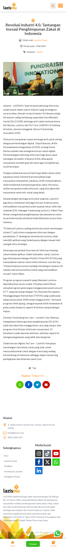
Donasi (33, 543)
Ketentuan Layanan (13, 471)
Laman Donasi (10, 461)
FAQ (6, 455)
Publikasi (8, 466)
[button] (20, 384)
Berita (40, 52)
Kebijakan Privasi (12, 476)
